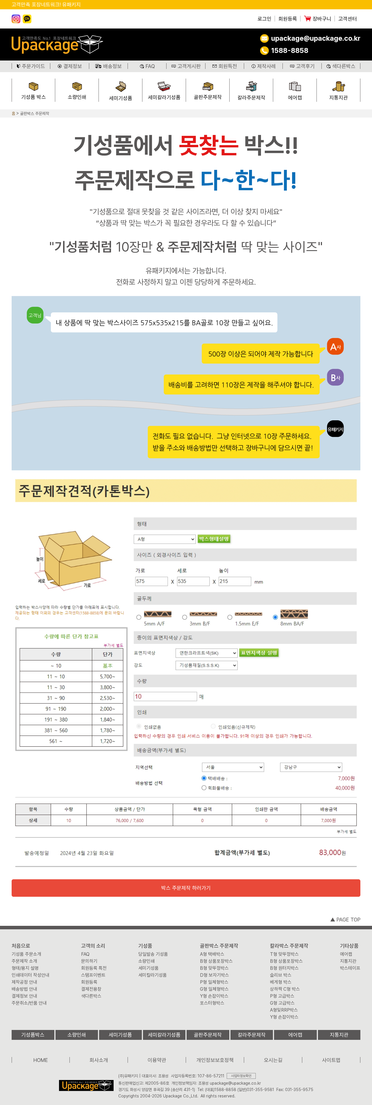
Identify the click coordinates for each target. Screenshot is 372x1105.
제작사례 (266, 66)
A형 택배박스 (212, 954)
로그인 (264, 19)
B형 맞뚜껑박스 (214, 968)
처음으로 (21, 946)
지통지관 (338, 98)
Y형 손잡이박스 (214, 996)
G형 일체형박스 (214, 989)
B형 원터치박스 (284, 968)
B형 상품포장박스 (216, 961)
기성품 (145, 946)
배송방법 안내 (24, 989)
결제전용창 (91, 989)
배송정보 (112, 66)
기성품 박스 (33, 97)
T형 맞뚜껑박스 (284, 954)
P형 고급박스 (282, 996)
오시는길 (273, 1060)
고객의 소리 (93, 946)
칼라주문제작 (251, 98)
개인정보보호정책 (215, 1060)
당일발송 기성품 (153, 954)
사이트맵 (331, 1060)
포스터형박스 (212, 1003)
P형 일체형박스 (214, 982)
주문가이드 (33, 66)
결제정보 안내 (24, 996)
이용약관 (157, 1060)
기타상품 (349, 946)
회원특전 (228, 66)
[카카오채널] (27, 19)
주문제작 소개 (24, 961)
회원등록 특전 (94, 968)
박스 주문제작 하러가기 (186, 888)
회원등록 (287, 19)
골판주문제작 (208, 97)
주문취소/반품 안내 (29, 1003)
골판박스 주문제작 (34, 113)
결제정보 (72, 66)
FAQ (150, 66)
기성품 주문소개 (26, 954)
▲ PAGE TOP (345, 919)
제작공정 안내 (24, 982)
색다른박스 (343, 66)
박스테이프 (350, 968)
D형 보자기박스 (214, 975)
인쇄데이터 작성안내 (30, 975)
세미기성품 (120, 98)
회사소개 (99, 1060)
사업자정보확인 (241, 1076)
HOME (40, 1060)
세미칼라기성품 (164, 97)
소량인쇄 (77, 97)
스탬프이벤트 (93, 975)
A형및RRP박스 (284, 1010)
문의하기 (89, 961)
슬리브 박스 (280, 975)
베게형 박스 (280, 982)
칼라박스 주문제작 (289, 946)
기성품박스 (32, 1035)
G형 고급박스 (282, 1003)
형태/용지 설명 (25, 968)
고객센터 (347, 19)
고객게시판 (189, 66)
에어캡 (295, 98)
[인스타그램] (16, 19)
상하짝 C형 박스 (285, 989)
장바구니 (322, 19)
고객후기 (305, 66)
